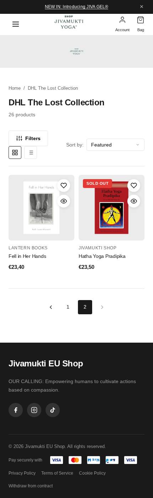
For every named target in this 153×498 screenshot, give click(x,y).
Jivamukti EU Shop (46, 363)
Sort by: (75, 145)
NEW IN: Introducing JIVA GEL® (77, 6)
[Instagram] (34, 410)
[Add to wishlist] (63, 185)
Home (15, 88)
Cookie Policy (92, 473)
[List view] (30, 152)
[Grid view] (15, 152)
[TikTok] (53, 410)
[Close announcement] (141, 7)
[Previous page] (51, 307)
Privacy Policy (22, 473)
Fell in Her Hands (27, 256)
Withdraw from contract (31, 485)
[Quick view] (63, 201)
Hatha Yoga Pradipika (102, 256)
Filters (33, 138)
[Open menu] (16, 24)
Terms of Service (57, 473)
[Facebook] (16, 410)
